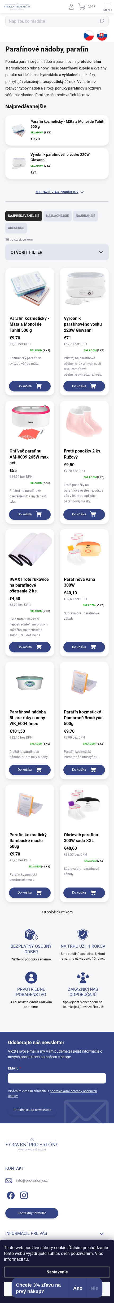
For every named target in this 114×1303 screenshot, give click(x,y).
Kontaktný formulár (32, 1213)
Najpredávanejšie (23, 216)
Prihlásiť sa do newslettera (32, 1110)
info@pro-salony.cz (32, 1180)
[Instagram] (23, 1194)
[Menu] (107, 6)
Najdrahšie (85, 216)
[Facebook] (10, 1194)
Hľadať (102, 21)
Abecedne (16, 228)
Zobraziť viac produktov (57, 192)
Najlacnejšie (57, 216)
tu (26, 1259)
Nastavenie (57, 1271)
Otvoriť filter (26, 252)
